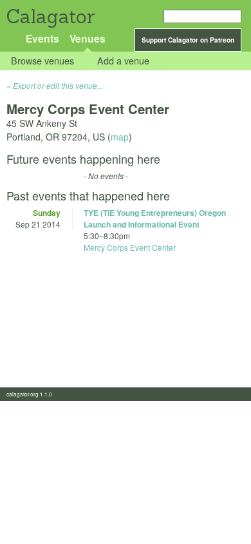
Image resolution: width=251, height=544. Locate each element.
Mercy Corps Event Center (130, 247)
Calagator (49, 16)
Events (42, 38)
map (120, 136)
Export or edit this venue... (58, 85)
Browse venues (42, 61)
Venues (88, 38)
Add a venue (123, 61)
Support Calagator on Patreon (188, 39)
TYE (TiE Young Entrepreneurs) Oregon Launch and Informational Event (155, 218)
